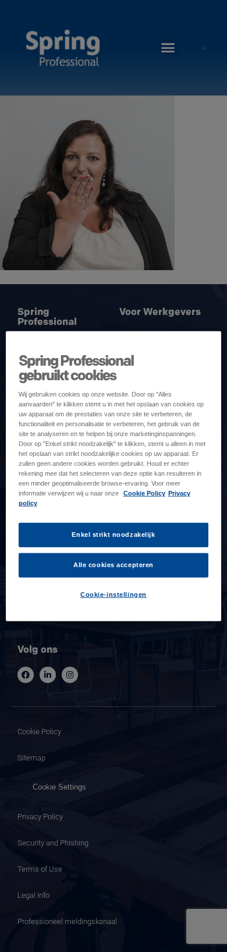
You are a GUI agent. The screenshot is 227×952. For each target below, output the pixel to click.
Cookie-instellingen (113, 594)
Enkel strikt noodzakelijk (113, 534)
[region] (114, 476)
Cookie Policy (144, 493)
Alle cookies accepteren (113, 564)
